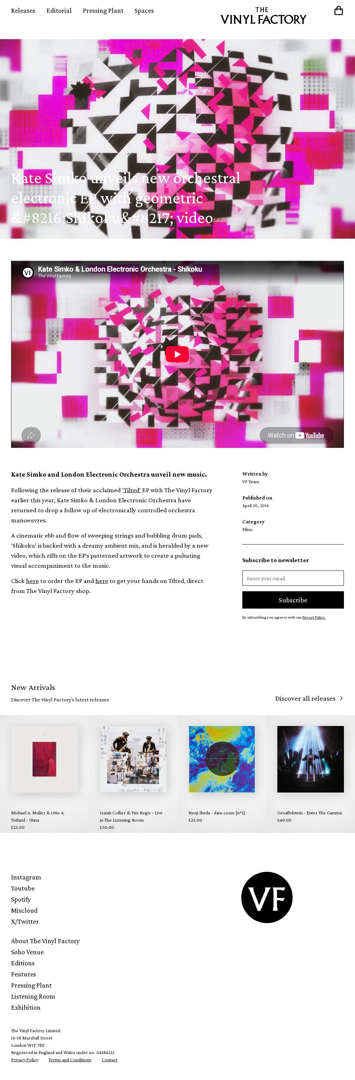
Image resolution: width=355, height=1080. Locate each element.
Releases (23, 10)
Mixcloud (24, 910)
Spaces (144, 10)
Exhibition (26, 1007)
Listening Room (33, 996)
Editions (23, 963)
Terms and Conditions (70, 1059)
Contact (109, 1059)
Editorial (59, 10)
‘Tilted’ (131, 490)
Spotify (21, 899)
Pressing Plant (103, 10)
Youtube (23, 888)
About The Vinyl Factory (45, 941)
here (32, 580)
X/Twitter (25, 921)
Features (23, 974)
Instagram (26, 877)
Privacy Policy (24, 1059)
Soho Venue (27, 952)
